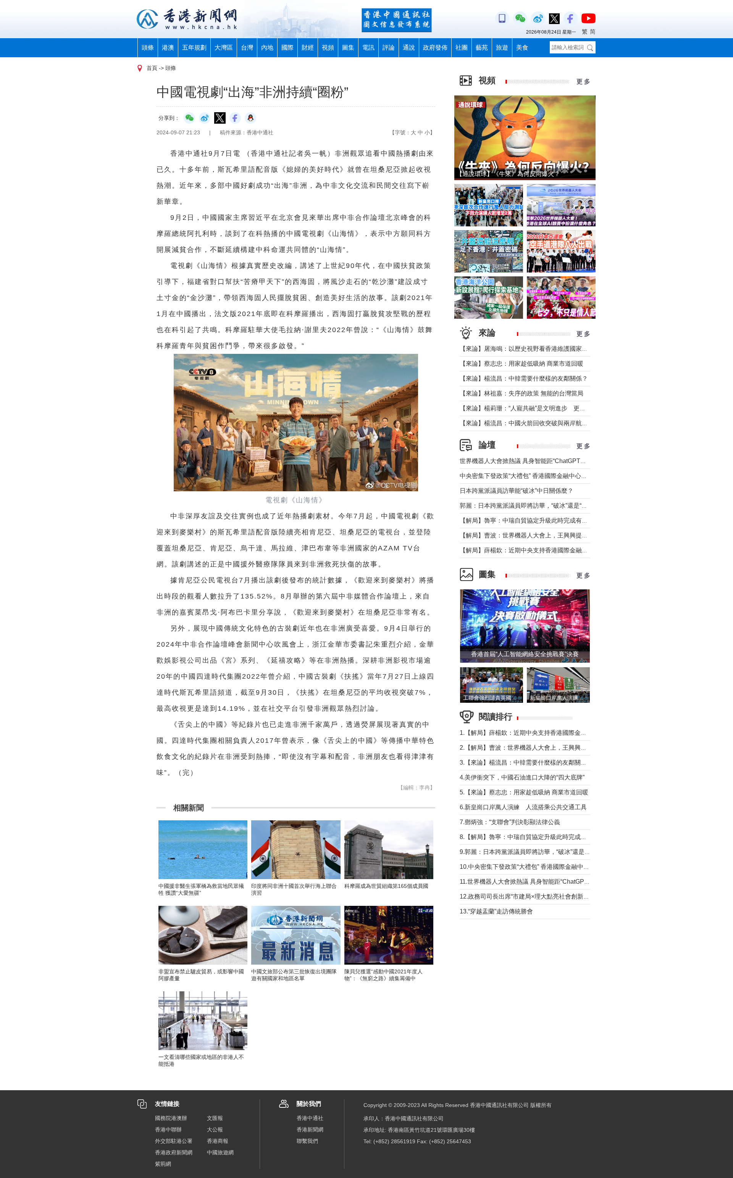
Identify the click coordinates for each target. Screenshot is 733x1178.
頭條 (148, 47)
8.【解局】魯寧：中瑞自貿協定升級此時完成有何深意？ (535, 837)
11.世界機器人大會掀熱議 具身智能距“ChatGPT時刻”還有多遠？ (546, 881)
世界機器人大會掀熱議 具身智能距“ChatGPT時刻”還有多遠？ (542, 461)
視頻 (328, 47)
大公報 (215, 1129)
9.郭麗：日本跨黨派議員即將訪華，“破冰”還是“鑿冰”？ (533, 852)
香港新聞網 (310, 1129)
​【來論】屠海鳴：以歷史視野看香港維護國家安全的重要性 (539, 348)
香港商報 (217, 1141)
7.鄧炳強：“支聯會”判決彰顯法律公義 (510, 822)
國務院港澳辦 (171, 1118)
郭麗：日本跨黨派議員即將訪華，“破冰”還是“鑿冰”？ (531, 505)
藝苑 (482, 47)
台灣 (247, 47)
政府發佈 (435, 47)
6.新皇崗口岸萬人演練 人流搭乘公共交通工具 (523, 807)
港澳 (168, 47)
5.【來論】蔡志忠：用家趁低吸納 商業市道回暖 (524, 792)
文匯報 (215, 1118)
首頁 (152, 68)
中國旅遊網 (220, 1152)
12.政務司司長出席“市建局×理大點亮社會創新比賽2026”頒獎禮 (545, 896)
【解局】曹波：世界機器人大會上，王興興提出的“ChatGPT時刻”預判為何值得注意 (572, 535)
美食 (522, 47)
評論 (389, 47)
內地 (267, 47)
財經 (308, 47)
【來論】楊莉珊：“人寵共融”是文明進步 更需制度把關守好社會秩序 (553, 408)
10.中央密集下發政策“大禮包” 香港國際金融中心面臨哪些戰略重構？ (552, 866)
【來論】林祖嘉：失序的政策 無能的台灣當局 (521, 393)
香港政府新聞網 (173, 1152)
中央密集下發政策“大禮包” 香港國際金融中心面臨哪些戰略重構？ (548, 476)
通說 (409, 47)
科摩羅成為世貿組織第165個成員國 (386, 886)
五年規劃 (194, 47)
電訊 (368, 47)
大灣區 (224, 47)
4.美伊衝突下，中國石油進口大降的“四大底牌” (522, 777)
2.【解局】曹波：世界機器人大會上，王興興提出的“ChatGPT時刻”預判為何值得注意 (574, 747)
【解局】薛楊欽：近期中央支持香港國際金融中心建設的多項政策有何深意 (560, 550)
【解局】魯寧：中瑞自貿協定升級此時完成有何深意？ (533, 520)
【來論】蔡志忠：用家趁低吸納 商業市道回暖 (521, 363)
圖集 (348, 47)
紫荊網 (163, 1164)
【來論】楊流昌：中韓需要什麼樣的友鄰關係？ (524, 378)
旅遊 (502, 47)
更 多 (583, 81)
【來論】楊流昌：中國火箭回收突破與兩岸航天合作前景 (536, 423)
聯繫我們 (307, 1141)
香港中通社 (310, 1118)
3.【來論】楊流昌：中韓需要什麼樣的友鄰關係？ (526, 762)
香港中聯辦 (168, 1129)
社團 (461, 47)
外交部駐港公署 (173, 1141)
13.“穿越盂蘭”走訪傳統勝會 (496, 911)
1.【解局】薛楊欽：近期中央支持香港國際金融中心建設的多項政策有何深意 (563, 732)
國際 (287, 47)
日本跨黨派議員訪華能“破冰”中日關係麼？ (516, 490)
